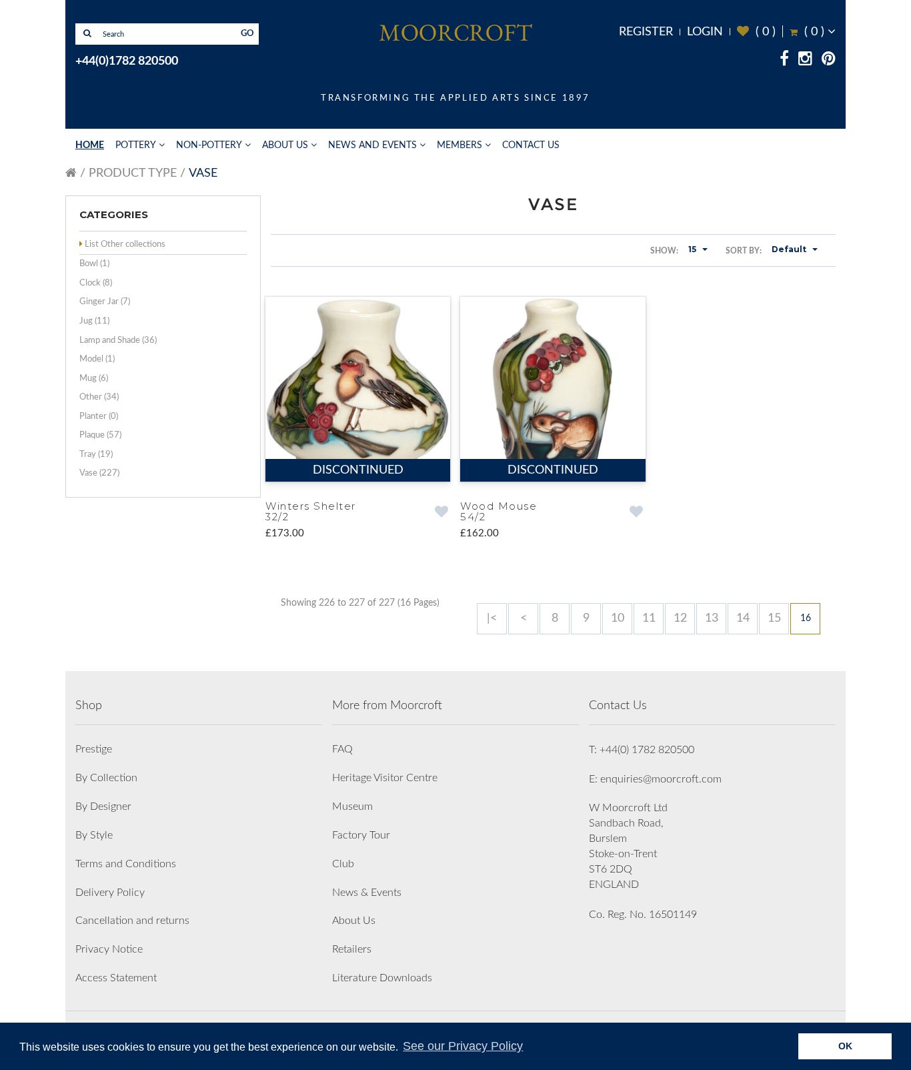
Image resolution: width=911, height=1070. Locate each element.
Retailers (351, 949)
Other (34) (99, 397)
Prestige (93, 749)
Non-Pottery (209, 145)
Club (343, 864)
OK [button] (845, 1046)
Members (459, 145)
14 (743, 618)
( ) (756, 31)
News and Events (372, 145)
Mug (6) (93, 378)
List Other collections (125, 244)
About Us (285, 145)
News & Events (366, 892)
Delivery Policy (110, 892)
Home (89, 145)
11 (649, 618)
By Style (94, 835)
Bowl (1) (94, 263)
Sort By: (744, 251)
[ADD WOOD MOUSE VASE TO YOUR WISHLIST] (637, 513)
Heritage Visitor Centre (384, 777)
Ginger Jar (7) (104, 302)
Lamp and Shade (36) (118, 340)
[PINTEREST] (829, 61)
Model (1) (97, 359)
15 (774, 618)
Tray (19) (96, 454)
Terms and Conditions (125, 864)
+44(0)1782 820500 (126, 61)
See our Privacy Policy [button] (463, 1046)
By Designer (103, 806)
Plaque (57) (100, 435)
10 (617, 618)
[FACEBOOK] (784, 61)
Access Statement (116, 978)
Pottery (135, 145)
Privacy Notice (109, 949)
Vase (203, 173)
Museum (352, 806)
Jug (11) (94, 321)
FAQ (342, 749)
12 (680, 618)
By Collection (106, 777)
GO (247, 33)
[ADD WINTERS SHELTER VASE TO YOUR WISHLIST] (441, 513)
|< (492, 618)
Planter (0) (98, 416)
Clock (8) (95, 283)
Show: (664, 251)
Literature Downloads (382, 978)
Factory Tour (361, 835)
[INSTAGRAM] (805, 61)
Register (646, 32)
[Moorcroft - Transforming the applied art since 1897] (455, 32)
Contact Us (531, 145)
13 (711, 618)
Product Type (133, 173)
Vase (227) (99, 473)
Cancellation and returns (132, 920)
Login (705, 32)
